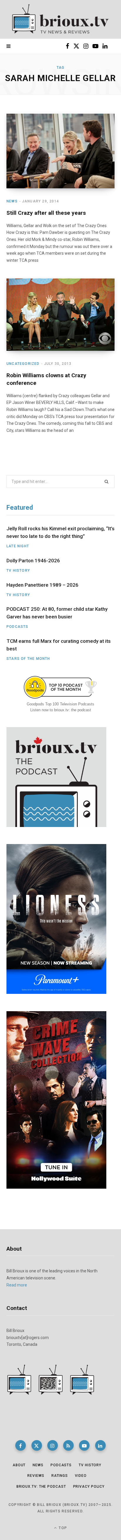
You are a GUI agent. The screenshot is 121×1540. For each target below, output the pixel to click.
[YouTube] (84, 1445)
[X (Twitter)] (36, 1445)
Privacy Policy (89, 1486)
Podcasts (17, 627)
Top (62, 1528)
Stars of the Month (28, 659)
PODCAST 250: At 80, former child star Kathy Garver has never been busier (56, 613)
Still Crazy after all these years (46, 212)
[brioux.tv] (60, 19)
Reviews (35, 1476)
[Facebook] (20, 1445)
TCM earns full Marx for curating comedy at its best (58, 645)
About (19, 1465)
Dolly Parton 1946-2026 (33, 560)
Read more (16, 1285)
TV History (18, 570)
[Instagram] (52, 1445)
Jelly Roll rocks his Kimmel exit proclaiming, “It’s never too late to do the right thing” (60, 532)
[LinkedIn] (100, 1445)
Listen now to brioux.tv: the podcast (60, 710)
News (12, 201)
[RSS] (68, 1445)
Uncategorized (23, 364)
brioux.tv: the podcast (41, 1486)
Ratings (59, 1476)
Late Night (17, 546)
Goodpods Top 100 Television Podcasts (60, 704)
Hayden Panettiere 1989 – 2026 (42, 585)
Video (81, 1476)
